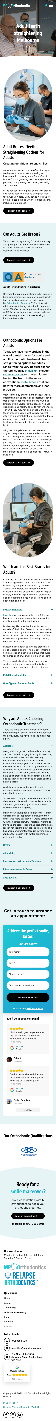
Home (7, 1298)
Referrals (8, 1321)
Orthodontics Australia (18, 303)
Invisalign (31, 370)
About (7, 1303)
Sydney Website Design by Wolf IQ (21, 1407)
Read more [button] (15, 1041)
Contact (8, 1326)
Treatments (10, 1307)
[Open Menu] (51, 5)
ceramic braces (13, 374)
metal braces (29, 382)
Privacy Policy (10, 1402)
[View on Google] (9, 1059)
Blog (6, 1317)
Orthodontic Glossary (15, 1312)
